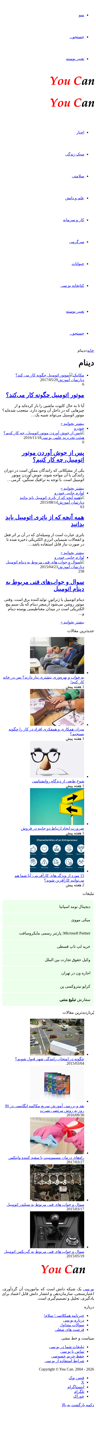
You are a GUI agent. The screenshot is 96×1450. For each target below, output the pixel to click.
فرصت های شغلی (69, 1329)
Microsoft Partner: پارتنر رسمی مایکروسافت (54, 933)
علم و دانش (74, 198)
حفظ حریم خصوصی (67, 1356)
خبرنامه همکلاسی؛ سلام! (64, 1315)
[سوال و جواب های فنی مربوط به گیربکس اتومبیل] (57, 1247)
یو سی (88, 1289)
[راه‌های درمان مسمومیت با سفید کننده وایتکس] (57, 1153)
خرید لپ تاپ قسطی (73, 946)
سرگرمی (76, 242)
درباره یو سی (73, 1320)
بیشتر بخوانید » (72, 423)
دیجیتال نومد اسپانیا (74, 906)
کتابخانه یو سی (72, 285)
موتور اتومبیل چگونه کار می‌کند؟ (45, 395)
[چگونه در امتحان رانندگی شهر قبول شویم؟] (57, 1054)
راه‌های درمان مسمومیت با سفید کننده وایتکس (46, 1157)
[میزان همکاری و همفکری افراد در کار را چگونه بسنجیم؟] (57, 724)
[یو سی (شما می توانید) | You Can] (48, 1268)
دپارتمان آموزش (71, 380)
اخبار (80, 132)
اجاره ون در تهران (75, 973)
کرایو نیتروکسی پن (75, 986)
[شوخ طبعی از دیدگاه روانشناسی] (57, 776)
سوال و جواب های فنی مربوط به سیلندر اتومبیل (45, 1204)
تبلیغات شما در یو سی (66, 1347)
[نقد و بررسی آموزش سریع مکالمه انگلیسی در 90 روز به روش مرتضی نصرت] (57, 1101)
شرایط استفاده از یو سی (64, 1361)
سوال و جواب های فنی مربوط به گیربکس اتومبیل (44, 1251)
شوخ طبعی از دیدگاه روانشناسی (58, 781)
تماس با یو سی (72, 1351)
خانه (90, 350)
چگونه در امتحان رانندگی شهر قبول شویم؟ (49, 1059)
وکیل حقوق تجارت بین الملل (67, 960)
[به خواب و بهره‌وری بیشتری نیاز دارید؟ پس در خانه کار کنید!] (57, 672)
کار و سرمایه (73, 220)
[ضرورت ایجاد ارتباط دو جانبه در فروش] (57, 824)
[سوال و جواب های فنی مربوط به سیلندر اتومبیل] (57, 1200)
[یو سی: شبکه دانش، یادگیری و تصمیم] (57, 84)
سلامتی (78, 176)
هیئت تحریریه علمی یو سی (62, 438)
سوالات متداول (72, 1325)
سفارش (75, 999)
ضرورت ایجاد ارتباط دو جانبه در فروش (52, 828)
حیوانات (78, 264)
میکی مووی (80, 920)
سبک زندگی (74, 154)
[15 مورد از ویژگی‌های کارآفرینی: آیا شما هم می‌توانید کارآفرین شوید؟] (57, 871)
